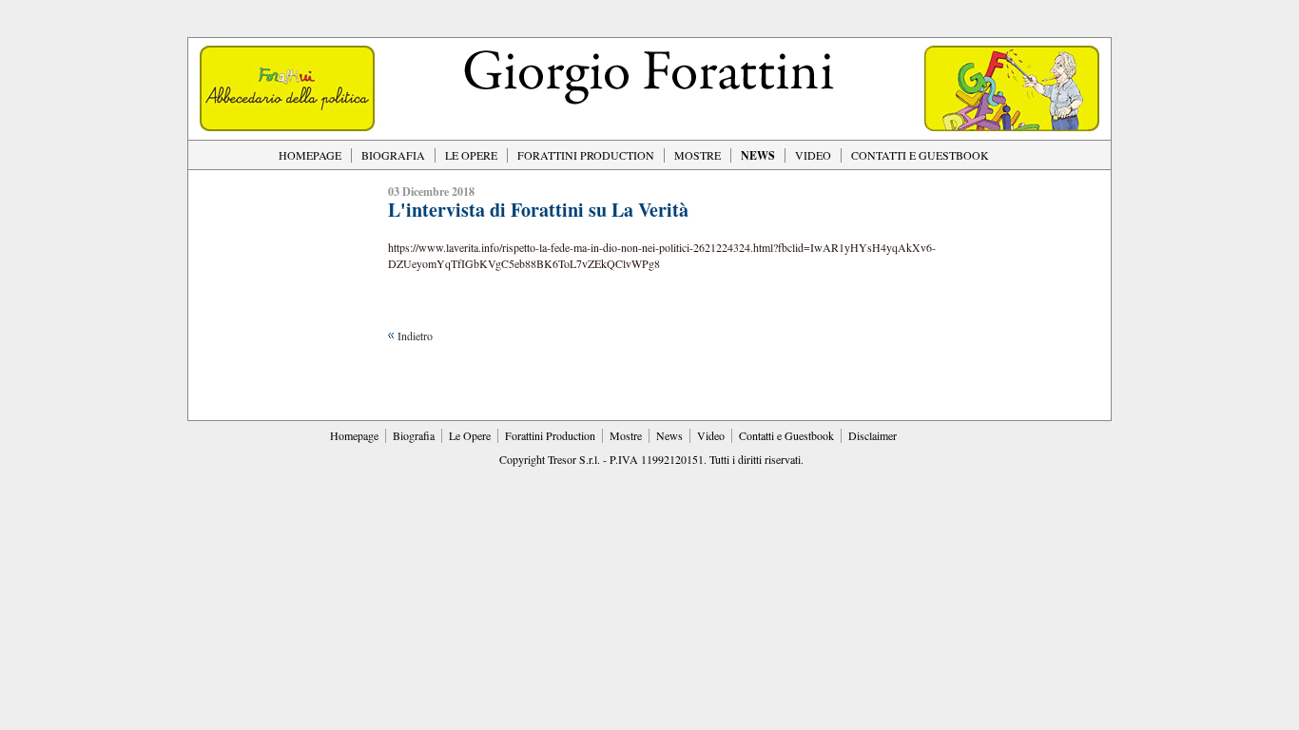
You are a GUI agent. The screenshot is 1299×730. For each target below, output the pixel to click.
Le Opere (470, 435)
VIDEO (813, 155)
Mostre (626, 435)
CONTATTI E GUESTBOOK (920, 155)
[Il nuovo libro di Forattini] (287, 126)
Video (711, 435)
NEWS (758, 155)
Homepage (354, 435)
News (669, 435)
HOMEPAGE (310, 155)
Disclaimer (872, 435)
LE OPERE (471, 155)
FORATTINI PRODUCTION (585, 155)
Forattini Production (550, 435)
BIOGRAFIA (393, 155)
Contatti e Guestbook (786, 435)
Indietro (415, 335)
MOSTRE (697, 155)
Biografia (414, 435)
